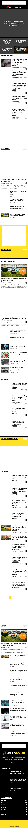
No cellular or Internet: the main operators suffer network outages (17, 732)
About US (4, 822)
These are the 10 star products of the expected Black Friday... (18, 353)
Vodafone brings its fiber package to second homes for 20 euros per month (19, 584)
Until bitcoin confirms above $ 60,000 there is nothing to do (18, 330)
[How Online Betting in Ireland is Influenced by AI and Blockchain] (5, 215)
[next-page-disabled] (3, 253)
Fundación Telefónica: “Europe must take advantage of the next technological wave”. (18, 694)
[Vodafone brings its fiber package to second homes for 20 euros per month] (6, 587)
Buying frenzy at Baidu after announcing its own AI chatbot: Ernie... (17, 725)
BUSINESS (15, 530)
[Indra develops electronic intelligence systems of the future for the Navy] (5, 718)
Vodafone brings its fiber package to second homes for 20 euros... (18, 686)
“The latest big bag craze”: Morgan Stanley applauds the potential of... (18, 360)
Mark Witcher (15, 67)
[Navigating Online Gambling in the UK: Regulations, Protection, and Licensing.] (7, 45)
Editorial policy (13, 822)
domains (10, 25)
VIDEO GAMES (4, 803)
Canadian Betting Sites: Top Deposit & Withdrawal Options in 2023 (19, 558)
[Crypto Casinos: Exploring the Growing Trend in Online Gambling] (14, 303)
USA (2, 812)
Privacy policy (22, 822)
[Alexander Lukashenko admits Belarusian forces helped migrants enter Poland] (6, 113)
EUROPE (14, 65)
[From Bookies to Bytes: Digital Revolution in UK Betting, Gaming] (6, 549)
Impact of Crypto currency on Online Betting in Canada (19, 536)
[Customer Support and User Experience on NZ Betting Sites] (14, 164)
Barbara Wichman (16, 402)
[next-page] (3, 121)
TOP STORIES (4, 810)
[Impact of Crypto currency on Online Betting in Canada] (6, 537)
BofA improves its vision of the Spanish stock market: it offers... (17, 338)
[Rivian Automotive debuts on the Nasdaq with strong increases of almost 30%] (5, 370)
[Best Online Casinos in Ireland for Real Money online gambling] (7, 53)
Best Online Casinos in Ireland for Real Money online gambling (7, 49)
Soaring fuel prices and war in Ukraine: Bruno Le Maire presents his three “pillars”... (19, 62)
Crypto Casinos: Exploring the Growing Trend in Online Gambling (14, 319)
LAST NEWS (15, 539)
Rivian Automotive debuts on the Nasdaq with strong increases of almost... (17, 369)
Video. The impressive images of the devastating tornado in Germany (19, 72)
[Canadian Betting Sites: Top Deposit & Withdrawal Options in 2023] (6, 561)
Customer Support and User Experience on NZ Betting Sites (14, 22)
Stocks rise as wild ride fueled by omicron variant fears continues (17, 345)
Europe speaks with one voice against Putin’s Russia (19, 97)
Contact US (16, 823)
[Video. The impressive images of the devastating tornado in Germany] (6, 75)
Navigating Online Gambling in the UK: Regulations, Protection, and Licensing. (7, 41)
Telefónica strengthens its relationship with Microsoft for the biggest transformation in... (18, 702)
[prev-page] (1, 121)
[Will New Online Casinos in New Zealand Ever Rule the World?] (21, 45)
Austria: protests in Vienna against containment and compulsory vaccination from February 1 (19, 86)
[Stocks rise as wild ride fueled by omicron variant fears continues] (5, 347)
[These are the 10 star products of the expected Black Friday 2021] (5, 355)
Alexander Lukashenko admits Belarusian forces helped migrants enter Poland (18, 111)
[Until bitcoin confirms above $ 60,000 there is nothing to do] (5, 333)
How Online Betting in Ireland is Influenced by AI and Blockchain (21, 49)
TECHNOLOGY (15, 549)
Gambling (15, 388)
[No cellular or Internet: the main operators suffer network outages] (5, 735)
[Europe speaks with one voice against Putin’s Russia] (6, 101)
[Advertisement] (14, 3)
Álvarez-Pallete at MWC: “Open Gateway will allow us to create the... (18, 709)
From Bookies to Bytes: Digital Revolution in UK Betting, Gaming (18, 546)
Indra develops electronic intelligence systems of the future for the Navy (18, 717)
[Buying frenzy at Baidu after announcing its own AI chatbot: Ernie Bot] (5, 726)
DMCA (10, 823)
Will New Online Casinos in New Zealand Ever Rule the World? (21, 41)
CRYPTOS (14, 574)
